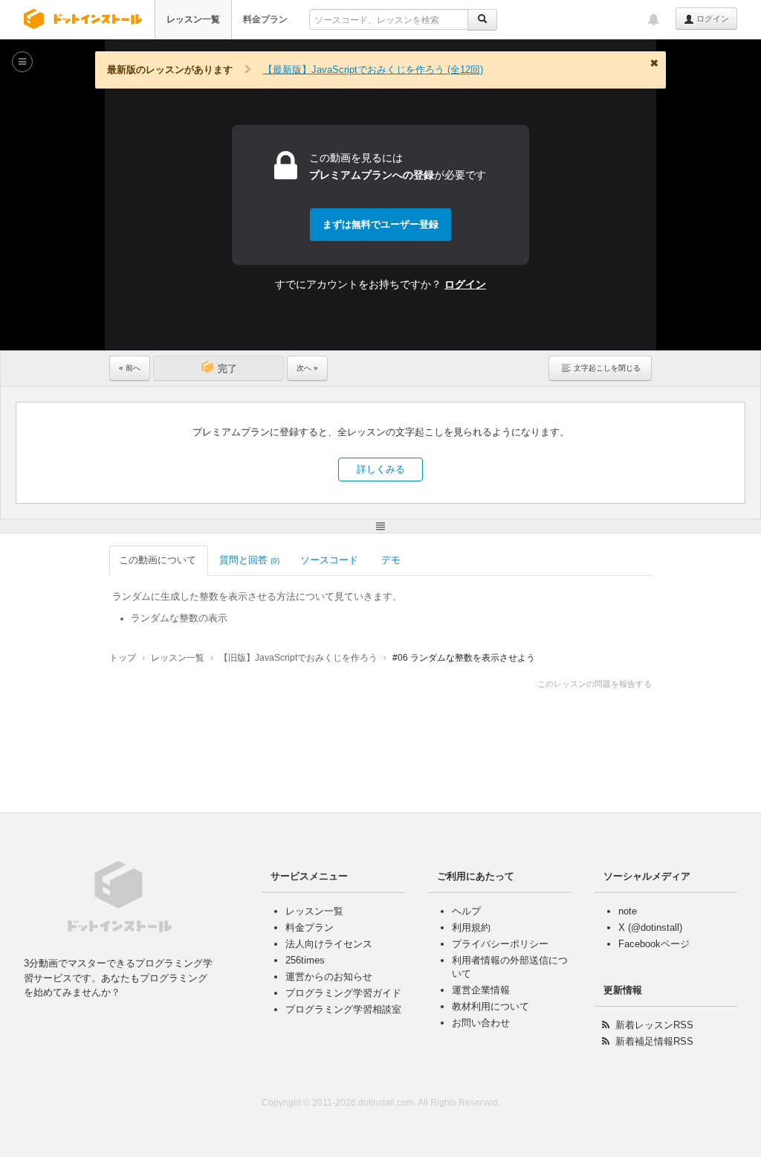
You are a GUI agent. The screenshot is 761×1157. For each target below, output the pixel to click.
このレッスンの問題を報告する (594, 683)
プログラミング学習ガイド (343, 993)
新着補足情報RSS (654, 1041)
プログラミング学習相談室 (343, 1009)
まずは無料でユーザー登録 (380, 224)
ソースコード (329, 559)
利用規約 (471, 927)
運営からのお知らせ (328, 976)
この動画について (157, 559)
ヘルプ (466, 911)
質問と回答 (249, 559)
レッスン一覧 (193, 19)
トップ (122, 658)
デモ (391, 559)
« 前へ (129, 368)
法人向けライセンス (328, 943)
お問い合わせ (481, 1022)
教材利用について (490, 1006)
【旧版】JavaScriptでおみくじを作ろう (298, 658)
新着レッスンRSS (654, 1025)
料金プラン (265, 19)
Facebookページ (654, 943)
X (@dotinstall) (650, 927)
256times (305, 960)
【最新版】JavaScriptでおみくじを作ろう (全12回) (373, 69)
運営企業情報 (481, 990)
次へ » (307, 368)
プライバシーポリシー (500, 943)
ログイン (711, 18)
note (627, 911)
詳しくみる (381, 469)
